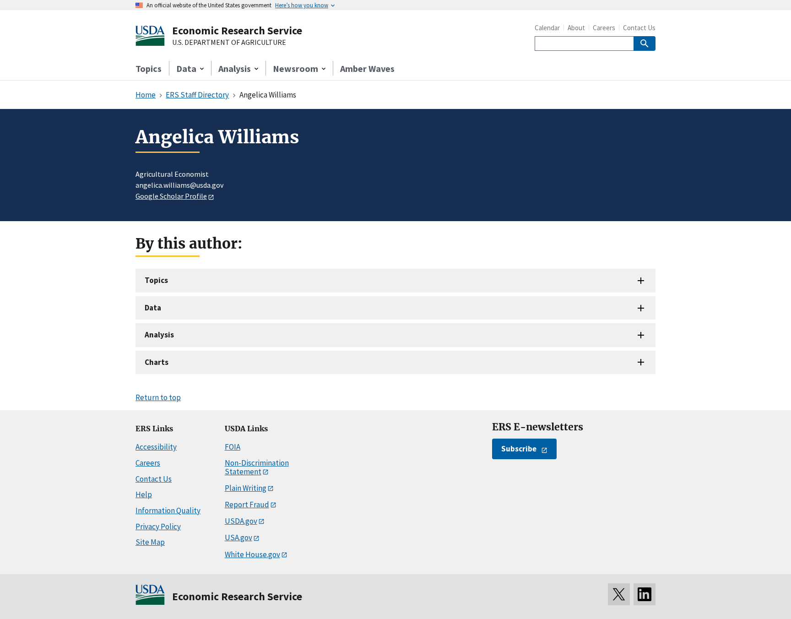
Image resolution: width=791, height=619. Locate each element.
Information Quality (167, 510)
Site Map (150, 542)
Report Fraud (247, 505)
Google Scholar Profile (171, 196)
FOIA (232, 447)
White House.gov (252, 554)
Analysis (159, 335)
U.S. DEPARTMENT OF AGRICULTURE (229, 42)
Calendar (547, 28)
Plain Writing (245, 488)
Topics (148, 68)
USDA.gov (241, 521)
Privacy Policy (158, 526)
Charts (156, 362)
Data (153, 308)
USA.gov (238, 537)
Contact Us (639, 28)
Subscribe (518, 449)
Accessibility (156, 447)
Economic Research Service (237, 30)
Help (143, 494)
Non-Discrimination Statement (257, 467)
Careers (604, 28)
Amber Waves (367, 68)
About (576, 28)
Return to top (158, 397)
